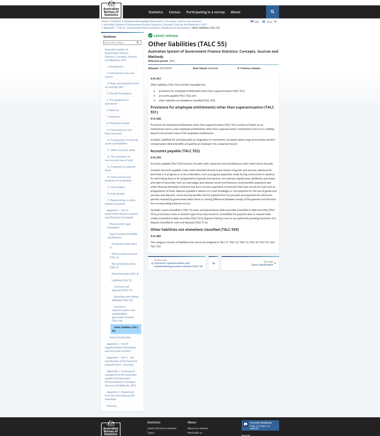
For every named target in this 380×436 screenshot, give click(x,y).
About (235, 12)
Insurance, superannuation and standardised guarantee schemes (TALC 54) (178, 263)
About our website (198, 428)
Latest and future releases (161, 428)
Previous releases (251, 68)
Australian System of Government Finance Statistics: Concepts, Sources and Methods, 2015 (121, 55)
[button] (272, 11)
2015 (204, 24)
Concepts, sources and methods (183, 21)
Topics (151, 432)
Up (213, 263)
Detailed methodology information (143, 21)
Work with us (195, 432)
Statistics (156, 12)
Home (104, 21)
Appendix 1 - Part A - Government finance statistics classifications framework (146, 27)
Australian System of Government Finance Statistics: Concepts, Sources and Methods (151, 24)
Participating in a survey (205, 12)
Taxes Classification (262, 263)
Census (174, 12)
